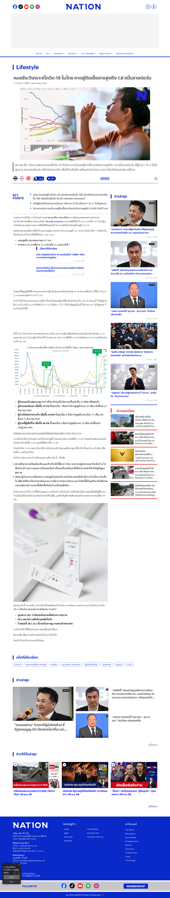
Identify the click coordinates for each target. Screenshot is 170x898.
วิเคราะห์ (119, 664)
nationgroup (130, 833)
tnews (127, 856)
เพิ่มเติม (6, 872)
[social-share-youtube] (26, 6)
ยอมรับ (11, 877)
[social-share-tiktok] (20, 6)
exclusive (68, 837)
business (68, 841)
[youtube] (80, 887)
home (66, 829)
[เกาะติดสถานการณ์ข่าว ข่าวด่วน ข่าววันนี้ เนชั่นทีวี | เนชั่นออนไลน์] (83, 7)
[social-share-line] (32, 6)
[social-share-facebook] (15, 6)
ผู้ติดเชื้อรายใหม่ (91, 664)
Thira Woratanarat (54, 221)
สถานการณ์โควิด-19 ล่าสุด (36, 664)
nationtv (128, 845)
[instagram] (96, 887)
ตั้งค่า (12, 882)
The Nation (129, 829)
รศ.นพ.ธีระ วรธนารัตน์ (71, 664)
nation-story (93, 833)
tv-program (92, 829)
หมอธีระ (54, 664)
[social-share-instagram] (37, 6)
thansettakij (130, 860)
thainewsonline (131, 852)
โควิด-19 (18, 664)
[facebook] (64, 887)
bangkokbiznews (131, 841)
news (66, 833)
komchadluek (130, 837)
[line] (88, 887)
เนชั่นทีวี (77, 895)
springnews (129, 849)
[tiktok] (72, 887)
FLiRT (129, 664)
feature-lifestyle (95, 837)
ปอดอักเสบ (106, 664)
